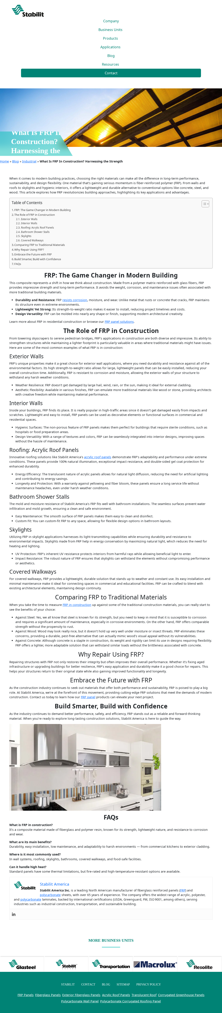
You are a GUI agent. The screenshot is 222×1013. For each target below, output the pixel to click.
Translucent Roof (144, 995)
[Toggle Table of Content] (203, 204)
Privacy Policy (148, 984)
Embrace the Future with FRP (33, 254)
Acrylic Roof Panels (116, 995)
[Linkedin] (14, 914)
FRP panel (88, 697)
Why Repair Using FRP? (29, 250)
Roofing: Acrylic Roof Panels (37, 227)
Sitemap (123, 984)
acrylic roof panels (97, 457)
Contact (111, 73)
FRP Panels (26, 995)
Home (4, 161)
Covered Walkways (32, 240)
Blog (111, 55)
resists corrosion (74, 300)
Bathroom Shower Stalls (35, 232)
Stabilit (68, 984)
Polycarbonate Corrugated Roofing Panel (130, 1001)
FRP (182, 890)
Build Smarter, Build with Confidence (37, 259)
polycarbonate (50, 895)
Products (110, 38)
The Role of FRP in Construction (34, 215)
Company (111, 21)
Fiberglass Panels (48, 995)
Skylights (26, 236)
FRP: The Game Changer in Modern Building (42, 210)
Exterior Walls (29, 219)
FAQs (17, 264)
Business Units (110, 29)
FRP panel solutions (119, 322)
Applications (110, 47)
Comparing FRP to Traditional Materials (39, 245)
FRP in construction (77, 605)
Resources (110, 64)
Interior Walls (29, 223)
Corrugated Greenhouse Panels (181, 995)
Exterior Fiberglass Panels (81, 995)
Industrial (29, 161)
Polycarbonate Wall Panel (80, 1001)
